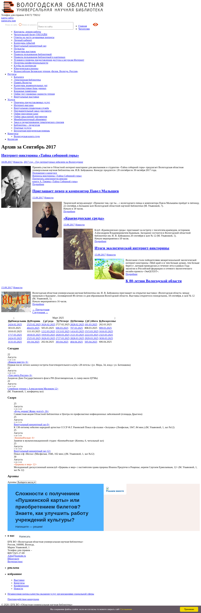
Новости (17, 162)
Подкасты (19, 48)
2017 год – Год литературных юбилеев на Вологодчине (53, 162)
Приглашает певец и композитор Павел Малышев (75, 191)
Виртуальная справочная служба (31, 108)
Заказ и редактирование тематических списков (39, 122)
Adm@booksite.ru (17, 556)
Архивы (12, 482)
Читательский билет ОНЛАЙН (30, 34)
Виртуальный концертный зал (30, 45)
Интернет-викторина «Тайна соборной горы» (40, 155)
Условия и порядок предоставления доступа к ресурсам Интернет (49, 60)
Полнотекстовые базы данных (30, 88)
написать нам (8, 20)
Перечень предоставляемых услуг (32, 102)
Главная (82, 26)
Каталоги (19, 77)
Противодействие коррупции (23, 599)
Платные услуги (22, 128)
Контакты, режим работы (27, 31)
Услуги (11, 99)
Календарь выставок (25, 51)
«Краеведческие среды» (83, 218)
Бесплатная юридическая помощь (32, 130)
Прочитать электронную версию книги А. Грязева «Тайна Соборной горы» (55, 180)
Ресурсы (12, 74)
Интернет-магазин (24, 105)
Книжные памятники (25, 91)
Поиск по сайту (11, 25)
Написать (24, 536)
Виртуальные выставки (26, 96)
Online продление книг (26, 113)
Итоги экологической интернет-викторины (132, 248)
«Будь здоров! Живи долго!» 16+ (31, 411)
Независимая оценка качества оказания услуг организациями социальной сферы (51, 594)
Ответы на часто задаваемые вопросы (34, 37)
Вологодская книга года (27, 136)
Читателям (84, 29)
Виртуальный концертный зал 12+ (32, 451)
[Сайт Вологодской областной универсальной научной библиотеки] (52, 12)
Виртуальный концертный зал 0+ (32, 424)
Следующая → (40, 312)
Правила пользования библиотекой (33, 54)
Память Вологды (23, 82)
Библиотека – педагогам (27, 125)
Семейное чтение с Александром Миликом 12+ (33, 388)
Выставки (19, 580)
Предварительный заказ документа (32, 111)
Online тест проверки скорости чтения (34, 94)
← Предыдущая (40, 309)
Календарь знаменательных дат (30, 85)
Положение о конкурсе (44, 173)
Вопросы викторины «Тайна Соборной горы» (57, 175)
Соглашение (126, 609)
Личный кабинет (23, 40)
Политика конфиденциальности (31, 62)
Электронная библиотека (27, 79)
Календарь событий (24, 43)
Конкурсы (13, 133)
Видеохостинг (15, 561)
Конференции (21, 585)
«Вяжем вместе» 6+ (18, 362)
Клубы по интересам (25, 65)
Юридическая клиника (26, 68)
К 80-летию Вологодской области (154, 281)
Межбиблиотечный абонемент (30, 119)
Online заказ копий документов (30, 116)
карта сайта (7, 18)
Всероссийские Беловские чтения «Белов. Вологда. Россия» (46, 71)
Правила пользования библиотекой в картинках (39, 57)
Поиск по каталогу (29, 25)
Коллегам (13, 139)
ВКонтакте (13, 558)
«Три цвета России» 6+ (20, 375)
